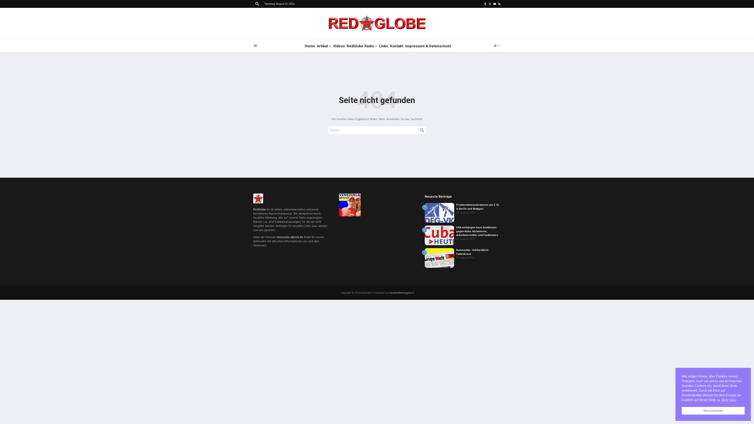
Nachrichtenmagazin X (402, 292)
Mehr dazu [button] (729, 400)
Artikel (322, 46)
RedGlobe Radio (360, 46)
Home (310, 46)
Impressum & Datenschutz (428, 46)
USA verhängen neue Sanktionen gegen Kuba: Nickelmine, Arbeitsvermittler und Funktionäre (477, 231)
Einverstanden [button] (713, 410)
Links (383, 46)
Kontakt (396, 46)
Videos (339, 46)
